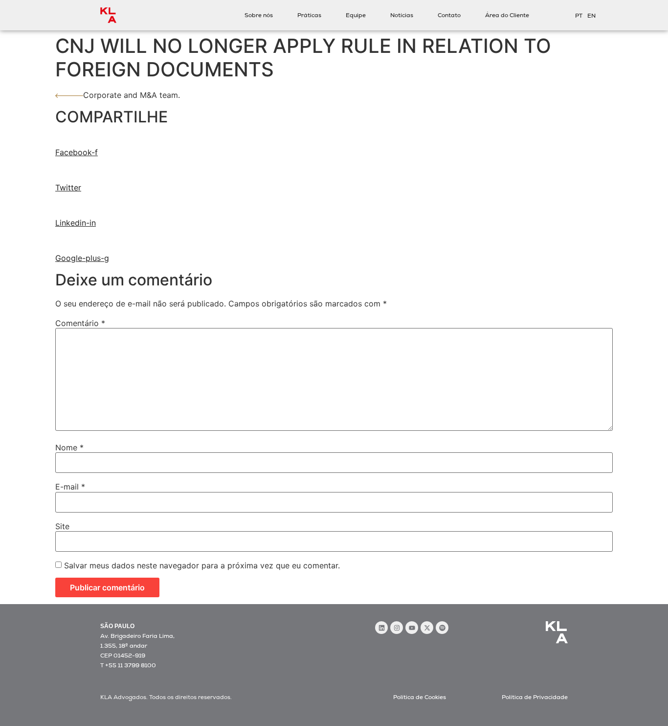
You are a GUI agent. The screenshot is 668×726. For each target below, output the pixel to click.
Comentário (80, 323)
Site (62, 526)
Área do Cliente (507, 15)
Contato (449, 15)
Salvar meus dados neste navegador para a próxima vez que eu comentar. (202, 565)
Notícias (401, 15)
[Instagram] (396, 627)
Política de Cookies (419, 697)
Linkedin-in (75, 223)
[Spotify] (442, 627)
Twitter (68, 187)
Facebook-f (76, 152)
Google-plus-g (82, 258)
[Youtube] (411, 627)
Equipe (356, 15)
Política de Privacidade (535, 697)
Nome (69, 447)
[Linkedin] (381, 627)
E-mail (70, 487)
